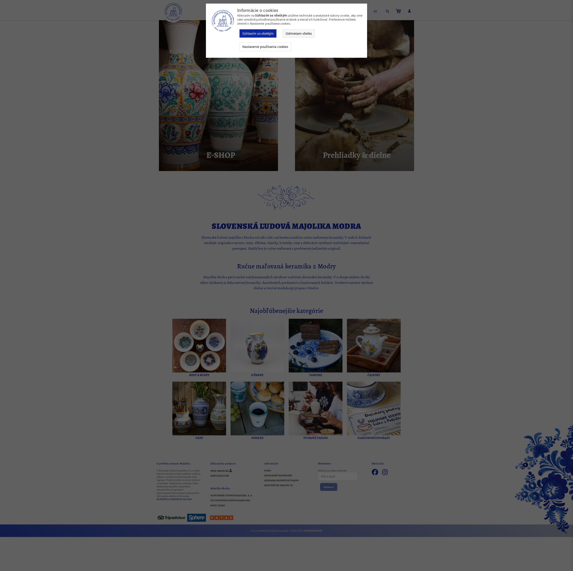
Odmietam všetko (299, 33)
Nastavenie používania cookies (265, 47)
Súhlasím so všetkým (258, 33)
